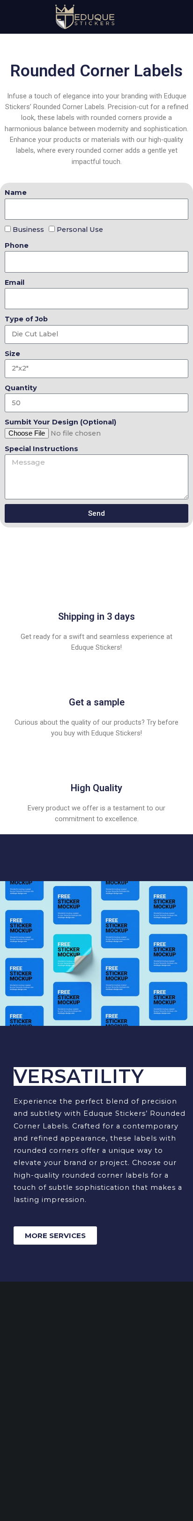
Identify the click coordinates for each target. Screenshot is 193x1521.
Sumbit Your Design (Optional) (60, 422)
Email (14, 282)
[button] (14, 16)
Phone (17, 245)
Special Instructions (41, 449)
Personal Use (80, 229)
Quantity (21, 388)
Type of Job (26, 319)
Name (16, 192)
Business (28, 229)
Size (12, 353)
